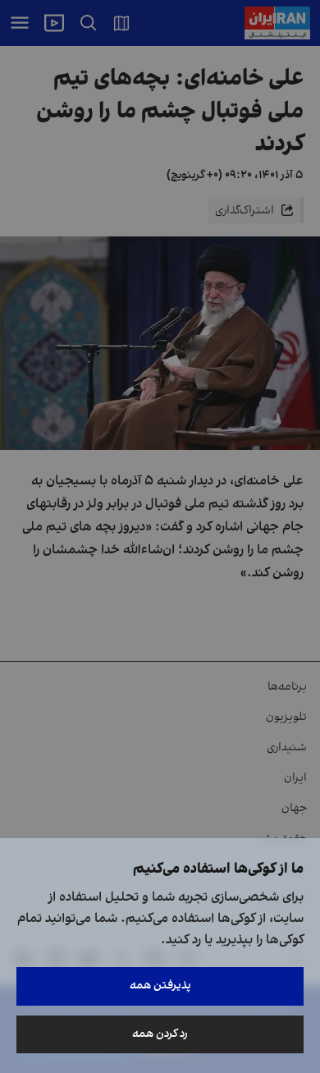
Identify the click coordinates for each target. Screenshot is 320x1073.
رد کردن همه (160, 1034)
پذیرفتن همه (160, 985)
